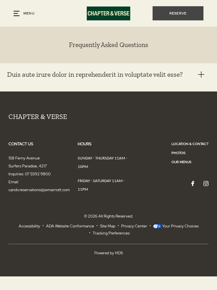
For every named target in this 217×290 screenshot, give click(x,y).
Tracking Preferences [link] (111, 233)
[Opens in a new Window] (192, 184)
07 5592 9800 (38, 173)
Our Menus (181, 162)
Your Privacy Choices (180, 226)
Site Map (107, 226)
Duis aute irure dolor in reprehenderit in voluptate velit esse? (95, 74)
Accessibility (29, 226)
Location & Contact (190, 144)
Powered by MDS (108, 253)
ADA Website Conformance (70, 226)
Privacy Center (134, 226)
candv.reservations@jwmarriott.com (39, 189)
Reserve (178, 13)
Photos (178, 153)
